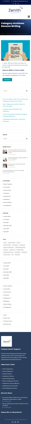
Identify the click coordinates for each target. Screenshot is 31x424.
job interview (12, 249)
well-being (17, 254)
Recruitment (17, 252)
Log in (5, 315)
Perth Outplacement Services (9, 388)
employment (22, 245)
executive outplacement (9, 247)
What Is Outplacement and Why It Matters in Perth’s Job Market (14, 105)
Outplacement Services (8, 376)
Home (2, 33)
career (5, 242)
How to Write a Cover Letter (13, 70)
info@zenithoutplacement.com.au (20, 1)
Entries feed (7, 318)
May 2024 (6, 222)
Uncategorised (7, 205)
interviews (6, 249)
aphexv (5, 63)
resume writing (7, 254)
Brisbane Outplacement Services (10, 381)
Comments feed (8, 321)
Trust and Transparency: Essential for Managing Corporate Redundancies (15, 115)
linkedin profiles (20, 249)
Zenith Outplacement (7, 369)
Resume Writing (24, 65)
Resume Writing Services (8, 378)
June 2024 (6, 219)
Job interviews (7, 190)
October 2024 (7, 216)
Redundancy (17, 65)
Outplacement (11, 65)
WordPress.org (7, 324)
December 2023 (8, 225)
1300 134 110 (7, 1)
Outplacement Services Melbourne (10, 383)
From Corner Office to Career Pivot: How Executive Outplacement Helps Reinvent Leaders (15, 100)
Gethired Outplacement (20, 247)
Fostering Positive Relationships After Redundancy (12, 110)
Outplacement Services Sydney (10, 385)
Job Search (6, 193)
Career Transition (14, 63)
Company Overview (7, 373)
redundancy (24, 252)
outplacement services (8, 252)
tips (12, 254)
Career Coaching (11, 242)
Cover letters (21, 63)
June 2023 (6, 228)
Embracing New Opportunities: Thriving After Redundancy (14, 120)
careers (18, 242)
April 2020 (6, 231)
